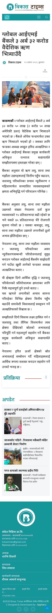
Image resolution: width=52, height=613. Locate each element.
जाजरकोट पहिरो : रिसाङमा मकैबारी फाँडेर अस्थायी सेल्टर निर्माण (26, 442)
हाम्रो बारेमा (42, 589)
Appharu (41, 605)
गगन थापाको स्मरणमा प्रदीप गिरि (21, 470)
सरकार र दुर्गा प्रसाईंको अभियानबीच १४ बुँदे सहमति (24, 412)
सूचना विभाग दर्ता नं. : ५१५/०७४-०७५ (8, 592)
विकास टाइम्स (14, 63)
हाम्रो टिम (26, 589)
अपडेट (8, 400)
